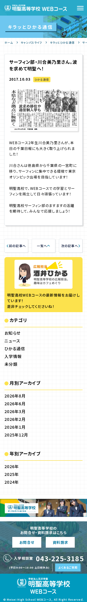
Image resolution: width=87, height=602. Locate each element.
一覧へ (42, 246)
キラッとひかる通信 (62, 42)
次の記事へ (69, 246)
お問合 (26, 542)
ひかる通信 (42, 79)
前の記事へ (17, 246)
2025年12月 (16, 435)
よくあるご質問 (67, 567)
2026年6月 (15, 403)
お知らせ (12, 333)
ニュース (12, 341)
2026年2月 (15, 419)
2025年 (11, 474)
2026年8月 (15, 396)
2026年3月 (15, 411)
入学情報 (13, 356)
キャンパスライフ (31, 42)
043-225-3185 (60, 558)
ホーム (8, 42)
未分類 (10, 364)
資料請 (60, 542)
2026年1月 (15, 427)
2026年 (11, 466)
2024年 (11, 482)
